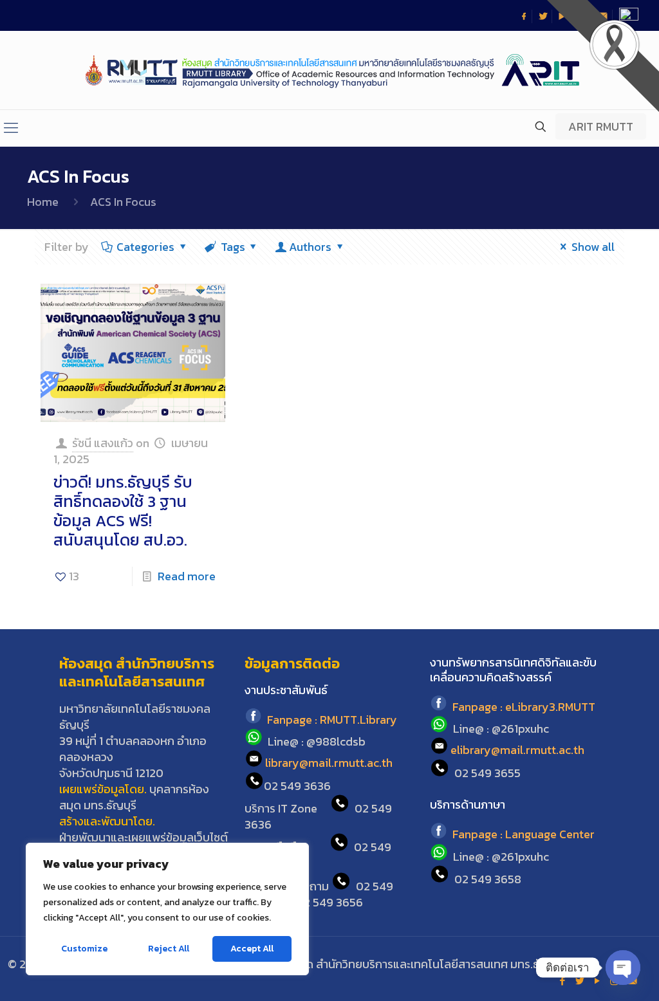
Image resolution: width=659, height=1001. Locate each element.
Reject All (168, 948)
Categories (145, 246)
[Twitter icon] (579, 980)
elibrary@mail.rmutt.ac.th (517, 750)
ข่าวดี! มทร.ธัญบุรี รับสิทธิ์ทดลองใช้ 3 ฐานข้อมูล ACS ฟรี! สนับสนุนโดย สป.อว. (122, 511)
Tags (233, 246)
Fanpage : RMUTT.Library (332, 719)
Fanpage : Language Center (523, 834)
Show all (593, 246)
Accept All (252, 948)
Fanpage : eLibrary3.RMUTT (523, 706)
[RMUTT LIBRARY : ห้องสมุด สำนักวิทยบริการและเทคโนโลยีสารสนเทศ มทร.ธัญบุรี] (329, 70)
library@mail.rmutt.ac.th (329, 763)
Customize (84, 948)
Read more (187, 576)
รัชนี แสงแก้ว (102, 443)
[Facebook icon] (562, 980)
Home (43, 201)
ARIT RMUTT (600, 126)
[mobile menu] (11, 128)
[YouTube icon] (597, 980)
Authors (310, 246)
